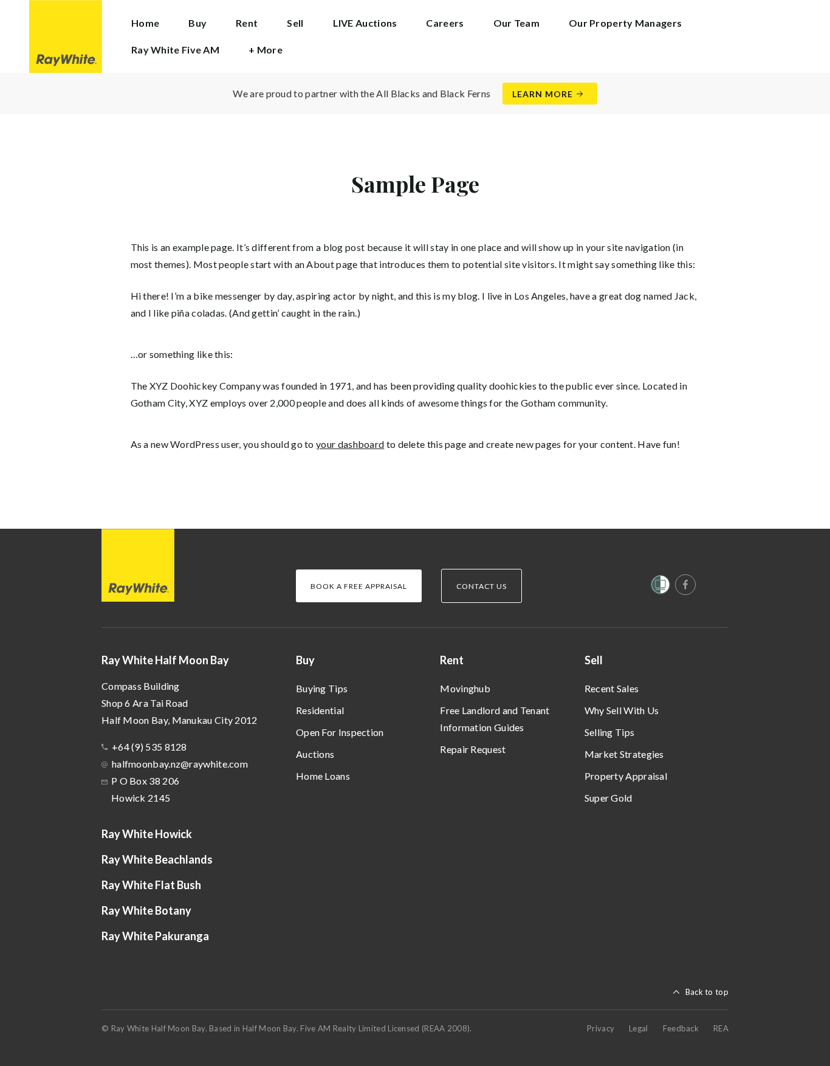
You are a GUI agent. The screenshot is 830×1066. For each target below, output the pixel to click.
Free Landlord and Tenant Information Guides (494, 718)
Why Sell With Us (622, 710)
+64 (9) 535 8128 (149, 746)
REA (721, 1028)
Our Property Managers (625, 23)
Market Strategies (624, 754)
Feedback (681, 1028)
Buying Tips (322, 688)
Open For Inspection (340, 732)
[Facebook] (685, 584)
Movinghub (465, 688)
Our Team (516, 23)
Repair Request (473, 749)
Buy (305, 660)
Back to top (707, 992)
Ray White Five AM (175, 49)
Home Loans (323, 776)
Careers (445, 23)
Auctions (315, 754)
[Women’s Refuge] (660, 587)
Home (145, 23)
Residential (320, 710)
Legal (638, 1028)
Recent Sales (612, 688)
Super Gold (609, 797)
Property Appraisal (626, 776)
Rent (452, 660)
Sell (594, 660)
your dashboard (350, 444)
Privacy (600, 1028)
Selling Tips (610, 732)
